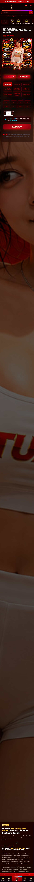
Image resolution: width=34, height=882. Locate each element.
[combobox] (15, 12)
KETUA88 (17, 127)
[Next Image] (29, 54)
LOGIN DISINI (24, 76)
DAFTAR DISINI (10, 76)
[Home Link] (11, 7)
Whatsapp (24, 880)
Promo (3, 880)
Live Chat (31, 880)
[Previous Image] (5, 54)
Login (9, 880)
